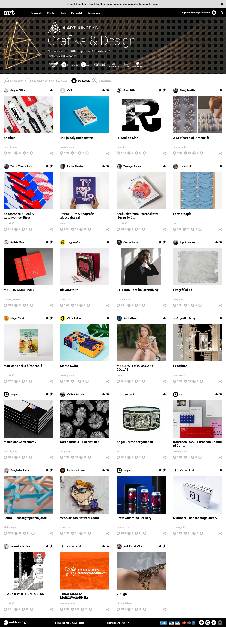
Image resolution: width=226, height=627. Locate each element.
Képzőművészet (124, 603)
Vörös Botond (74, 318)
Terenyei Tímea (132, 166)
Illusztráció (9, 223)
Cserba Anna (130, 242)
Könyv (63, 223)
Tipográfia (121, 147)
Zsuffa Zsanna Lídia (21, 166)
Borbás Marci (17, 242)
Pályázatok (76, 13)
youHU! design (188, 318)
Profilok (51, 13)
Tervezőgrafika (10, 147)
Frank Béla (129, 90)
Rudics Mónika (75, 166)
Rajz (119, 451)
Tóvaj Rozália (187, 90)
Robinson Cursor (76, 470)
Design (176, 223)
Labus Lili (185, 166)
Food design (179, 375)
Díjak (63, 13)
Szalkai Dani (130, 318)
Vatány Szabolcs (76, 394)
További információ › (149, 4)
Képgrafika (178, 299)
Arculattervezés (67, 603)
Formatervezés (124, 299)
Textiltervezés (179, 147)
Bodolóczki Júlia (132, 546)
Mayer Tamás (18, 318)
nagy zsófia (73, 242)
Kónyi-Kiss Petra (19, 470)
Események (94, 13)
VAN (69, 90)
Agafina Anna (187, 242)
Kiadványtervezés (12, 299)
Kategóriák (36, 13)
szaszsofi (128, 394)
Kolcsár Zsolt (187, 470)
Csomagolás (123, 527)
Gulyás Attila (17, 90)
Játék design (10, 527)
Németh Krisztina (20, 546)
